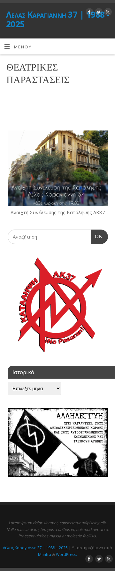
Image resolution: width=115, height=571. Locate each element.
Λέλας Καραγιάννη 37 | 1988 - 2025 (57, 19)
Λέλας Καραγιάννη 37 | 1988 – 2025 (35, 547)
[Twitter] (98, 13)
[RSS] (107, 13)
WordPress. (66, 554)
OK (97, 236)
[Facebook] (88, 13)
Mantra (44, 554)
